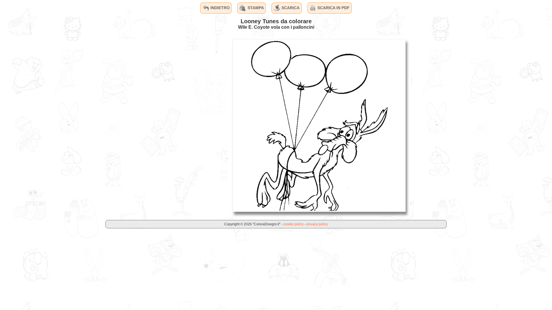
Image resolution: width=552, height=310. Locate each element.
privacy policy (317, 224)
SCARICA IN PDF (333, 7)
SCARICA (290, 7)
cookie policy (293, 224)
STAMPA (255, 7)
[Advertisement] (185, 125)
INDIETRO (219, 7)
